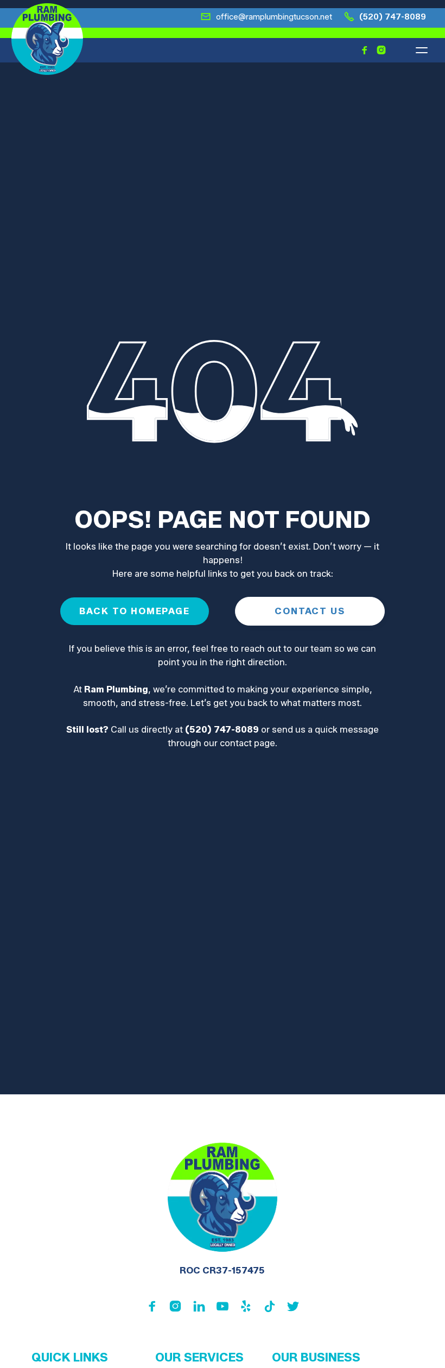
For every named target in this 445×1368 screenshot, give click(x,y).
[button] (422, 50)
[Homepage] (222, 1197)
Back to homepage (134, 611)
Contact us (310, 611)
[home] (47, 39)
